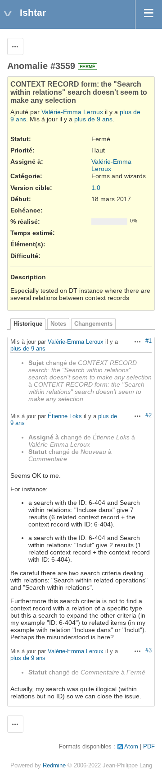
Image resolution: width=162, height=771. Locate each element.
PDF (149, 746)
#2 (148, 415)
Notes (58, 324)
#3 (148, 650)
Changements (93, 324)
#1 (148, 341)
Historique (28, 324)
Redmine (54, 765)
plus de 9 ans (93, 119)
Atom (131, 746)
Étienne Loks (65, 416)
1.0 (95, 187)
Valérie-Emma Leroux (72, 111)
